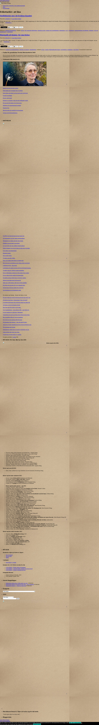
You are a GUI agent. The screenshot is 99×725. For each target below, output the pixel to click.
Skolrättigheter (33, 49)
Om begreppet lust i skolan (9, 327)
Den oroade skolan (7, 255)
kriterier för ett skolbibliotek (52, 30)
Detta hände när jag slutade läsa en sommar (13, 90)
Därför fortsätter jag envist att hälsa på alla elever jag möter (16, 248)
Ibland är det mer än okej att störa (10, 88)
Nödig (7, 557)
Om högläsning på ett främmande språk (12, 290)
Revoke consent (37, 724)
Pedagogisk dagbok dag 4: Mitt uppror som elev (17, 583)
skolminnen (70, 49)
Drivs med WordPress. (5, 721)
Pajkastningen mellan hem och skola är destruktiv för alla (16, 329)
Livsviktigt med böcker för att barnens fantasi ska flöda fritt (16, 302)
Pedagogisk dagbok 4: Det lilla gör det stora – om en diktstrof (20, 584)
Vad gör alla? (9, 556)
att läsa (22, 30)
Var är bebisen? (9, 555)
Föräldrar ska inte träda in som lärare (11, 243)
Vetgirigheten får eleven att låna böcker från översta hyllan (16, 314)
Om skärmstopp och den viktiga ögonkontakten (14, 238)
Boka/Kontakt (6, 8)
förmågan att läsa (41, 30)
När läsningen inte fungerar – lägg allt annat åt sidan (15, 322)
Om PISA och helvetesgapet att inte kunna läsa (13, 236)
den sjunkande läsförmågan (31, 30)
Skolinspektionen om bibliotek (81, 30)
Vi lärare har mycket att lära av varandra (12, 334)
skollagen (91, 30)
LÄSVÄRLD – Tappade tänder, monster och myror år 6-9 (19, 568)
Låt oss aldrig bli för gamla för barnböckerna (13, 275)
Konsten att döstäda (7, 95)
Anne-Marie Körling (4, 0)
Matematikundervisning (54, 49)
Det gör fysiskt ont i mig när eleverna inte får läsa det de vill (16, 297)
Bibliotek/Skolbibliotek (10, 30)
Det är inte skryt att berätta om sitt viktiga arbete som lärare (16, 263)
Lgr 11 (66, 30)
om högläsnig (64, 49)
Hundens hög (6, 108)
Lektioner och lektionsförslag (12, 49)
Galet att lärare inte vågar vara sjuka (11, 332)
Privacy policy (77, 722)
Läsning (47, 49)
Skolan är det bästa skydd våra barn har (12, 280)
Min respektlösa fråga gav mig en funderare (13, 317)
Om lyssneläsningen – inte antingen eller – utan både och (16, 310)
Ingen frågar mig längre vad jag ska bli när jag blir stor (15, 93)
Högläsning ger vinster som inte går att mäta (13, 240)
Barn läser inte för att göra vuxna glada (12, 307)
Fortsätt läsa (8, 22)
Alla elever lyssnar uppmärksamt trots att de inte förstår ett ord (17, 324)
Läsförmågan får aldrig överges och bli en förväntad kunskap (17, 268)
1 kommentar (10, 31)
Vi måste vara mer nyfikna (9, 258)
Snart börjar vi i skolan (11, 562)
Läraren (14, 337)
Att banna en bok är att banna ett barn (11, 305)
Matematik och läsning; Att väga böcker (15, 35)
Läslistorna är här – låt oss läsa (10, 265)
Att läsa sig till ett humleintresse (10, 112)
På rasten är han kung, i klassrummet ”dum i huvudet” (15, 300)
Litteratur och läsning (24, 49)
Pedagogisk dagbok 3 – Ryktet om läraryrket (16, 585)
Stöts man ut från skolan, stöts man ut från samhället (15, 282)
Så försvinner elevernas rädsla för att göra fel (13, 287)
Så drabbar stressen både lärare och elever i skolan (14, 277)
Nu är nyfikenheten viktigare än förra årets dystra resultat (16, 273)
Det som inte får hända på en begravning (12, 103)
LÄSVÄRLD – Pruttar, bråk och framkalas (16, 567)
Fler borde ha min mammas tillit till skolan (12, 319)
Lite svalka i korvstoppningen (10, 250)
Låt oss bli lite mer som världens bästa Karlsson (14, 245)
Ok (70, 722)
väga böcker (76, 49)
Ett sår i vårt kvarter (7, 98)
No (72, 722)
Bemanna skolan (7, 253)
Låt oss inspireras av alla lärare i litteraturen (13, 312)
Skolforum (71, 30)
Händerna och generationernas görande (12, 105)
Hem (4, 7)
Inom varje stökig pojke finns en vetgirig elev (13, 260)
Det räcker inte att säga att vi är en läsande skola (14, 285)
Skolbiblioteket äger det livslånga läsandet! (16, 16)
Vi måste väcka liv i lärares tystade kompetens (13, 270)
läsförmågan (62, 30)
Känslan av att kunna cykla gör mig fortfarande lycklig (15, 100)
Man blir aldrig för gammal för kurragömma (13, 110)
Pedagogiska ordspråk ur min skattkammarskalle (14, 5)
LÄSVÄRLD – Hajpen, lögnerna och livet (16, 570)
